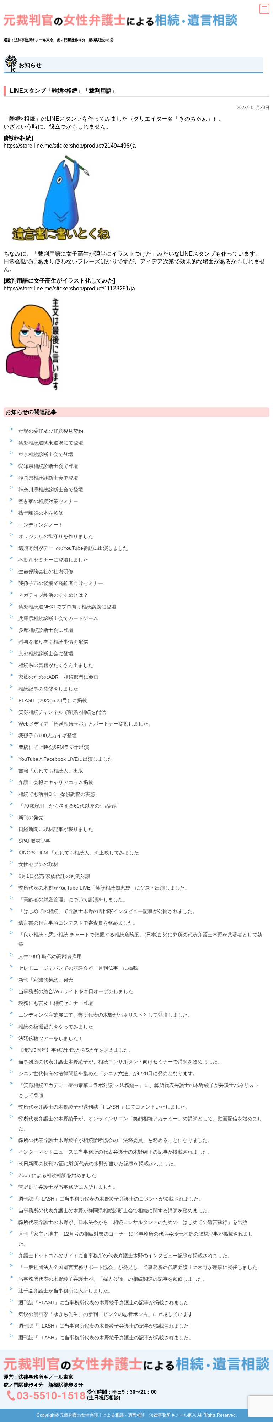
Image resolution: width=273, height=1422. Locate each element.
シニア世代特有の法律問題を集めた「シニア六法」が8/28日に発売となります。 (108, 1073)
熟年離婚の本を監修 (40, 513)
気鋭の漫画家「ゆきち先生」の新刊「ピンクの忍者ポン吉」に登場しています (105, 1314)
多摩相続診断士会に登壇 (45, 630)
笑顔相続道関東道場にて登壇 (50, 442)
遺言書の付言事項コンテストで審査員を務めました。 (78, 923)
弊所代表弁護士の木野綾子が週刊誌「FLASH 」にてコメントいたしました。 (104, 1107)
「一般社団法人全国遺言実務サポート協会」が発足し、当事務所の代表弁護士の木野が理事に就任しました (137, 1267)
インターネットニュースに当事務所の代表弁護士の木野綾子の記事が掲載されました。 (115, 1152)
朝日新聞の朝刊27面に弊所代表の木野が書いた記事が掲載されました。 (98, 1163)
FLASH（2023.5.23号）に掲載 (52, 700)
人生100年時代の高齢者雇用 (50, 956)
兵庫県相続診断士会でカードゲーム (58, 618)
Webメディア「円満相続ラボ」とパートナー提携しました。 (85, 724)
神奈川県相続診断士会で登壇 (50, 489)
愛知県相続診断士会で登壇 (48, 466)
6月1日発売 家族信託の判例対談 (54, 876)
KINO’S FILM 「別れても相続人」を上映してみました (78, 852)
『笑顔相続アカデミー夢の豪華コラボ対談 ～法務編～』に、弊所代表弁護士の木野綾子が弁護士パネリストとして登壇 (138, 1090)
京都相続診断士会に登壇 (45, 653)
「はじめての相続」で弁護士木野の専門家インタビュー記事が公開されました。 (108, 911)
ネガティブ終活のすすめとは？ (53, 595)
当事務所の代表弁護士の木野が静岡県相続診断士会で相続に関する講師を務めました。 (115, 1210)
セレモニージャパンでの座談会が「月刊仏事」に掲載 (78, 968)
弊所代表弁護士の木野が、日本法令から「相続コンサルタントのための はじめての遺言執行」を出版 (132, 1222)
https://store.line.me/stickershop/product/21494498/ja (70, 146)
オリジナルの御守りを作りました (55, 536)
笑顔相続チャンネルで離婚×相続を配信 (62, 712)
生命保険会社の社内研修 (45, 571)
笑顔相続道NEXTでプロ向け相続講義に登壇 (67, 606)
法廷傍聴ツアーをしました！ (50, 1038)
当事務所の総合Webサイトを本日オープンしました (75, 991)
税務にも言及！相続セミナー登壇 (55, 1003)
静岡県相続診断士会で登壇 (48, 478)
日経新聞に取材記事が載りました (55, 829)
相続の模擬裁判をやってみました (55, 1026)
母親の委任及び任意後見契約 (50, 431)
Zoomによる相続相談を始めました (57, 1175)
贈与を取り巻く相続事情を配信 (53, 642)
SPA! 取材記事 (34, 841)
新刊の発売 (30, 817)
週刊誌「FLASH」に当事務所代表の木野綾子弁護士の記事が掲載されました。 (106, 1337)
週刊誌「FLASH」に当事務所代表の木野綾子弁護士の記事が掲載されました (103, 1302)
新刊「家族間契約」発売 (45, 980)
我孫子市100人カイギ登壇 (47, 735)
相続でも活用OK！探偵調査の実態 (56, 794)
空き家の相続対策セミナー (48, 501)
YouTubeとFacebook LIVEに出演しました (65, 759)
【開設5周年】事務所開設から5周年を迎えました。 (76, 1050)
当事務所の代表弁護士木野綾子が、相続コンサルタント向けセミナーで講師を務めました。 (120, 1062)
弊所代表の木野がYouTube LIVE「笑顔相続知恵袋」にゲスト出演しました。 (104, 888)
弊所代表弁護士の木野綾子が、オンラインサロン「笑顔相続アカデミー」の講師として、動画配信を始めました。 (140, 1123)
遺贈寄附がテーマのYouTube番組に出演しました (73, 548)
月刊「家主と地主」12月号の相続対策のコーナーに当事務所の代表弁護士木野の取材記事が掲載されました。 (135, 1239)
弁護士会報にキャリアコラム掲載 (55, 782)
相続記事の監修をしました (48, 688)
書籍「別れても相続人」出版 (50, 770)
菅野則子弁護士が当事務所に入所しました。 (68, 1187)
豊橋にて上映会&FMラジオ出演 (53, 747)
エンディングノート (40, 524)
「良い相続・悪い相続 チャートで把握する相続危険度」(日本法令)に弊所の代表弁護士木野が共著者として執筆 (140, 939)
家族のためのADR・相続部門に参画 (58, 677)
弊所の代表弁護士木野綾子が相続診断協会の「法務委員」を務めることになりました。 (115, 1140)
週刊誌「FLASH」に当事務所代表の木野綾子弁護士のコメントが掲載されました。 (111, 1199)
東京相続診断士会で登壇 (45, 454)
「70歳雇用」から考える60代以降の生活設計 (68, 806)
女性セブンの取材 (38, 864)
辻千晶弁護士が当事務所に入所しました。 (65, 1291)
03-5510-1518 (51, 1395)
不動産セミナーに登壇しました (53, 560)
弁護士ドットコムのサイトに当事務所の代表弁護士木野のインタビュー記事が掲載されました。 (125, 1255)
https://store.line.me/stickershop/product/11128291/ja (69, 288)
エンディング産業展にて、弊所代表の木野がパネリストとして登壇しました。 (105, 1015)
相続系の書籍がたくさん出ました (55, 665)
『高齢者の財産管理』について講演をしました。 (73, 899)
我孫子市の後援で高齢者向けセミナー (60, 583)
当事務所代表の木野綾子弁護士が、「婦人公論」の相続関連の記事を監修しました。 (113, 1279)
